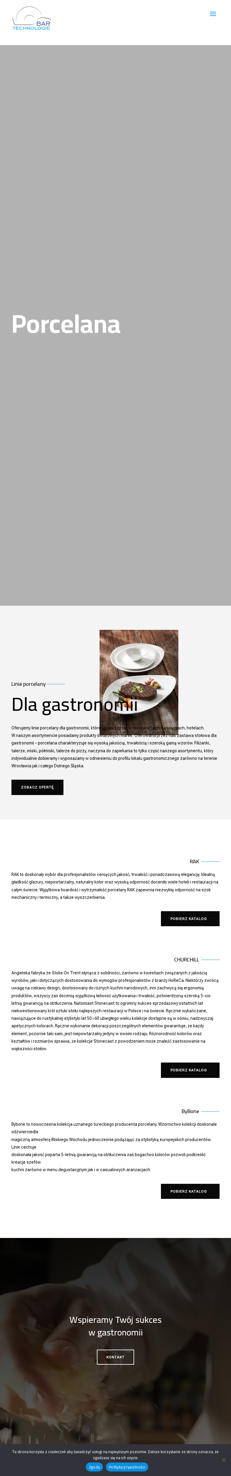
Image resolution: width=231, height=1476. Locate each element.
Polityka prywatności (127, 1467)
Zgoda (94, 1467)
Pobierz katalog (189, 919)
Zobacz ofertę (37, 787)
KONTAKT (115, 1357)
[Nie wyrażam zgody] (223, 1460)
